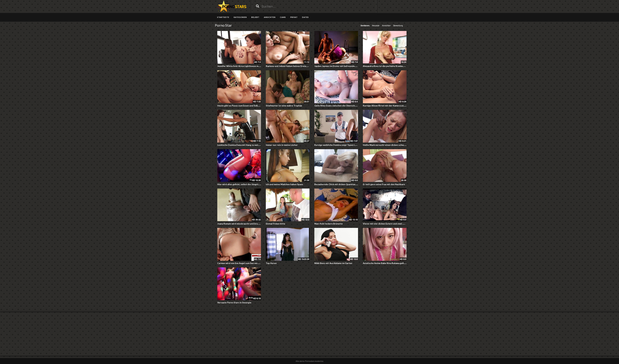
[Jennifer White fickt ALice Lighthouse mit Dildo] (239, 47)
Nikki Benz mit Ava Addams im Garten (333, 263)
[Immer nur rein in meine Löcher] (288, 126)
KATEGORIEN (240, 17)
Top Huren (271, 263)
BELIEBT (255, 17)
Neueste (375, 25)
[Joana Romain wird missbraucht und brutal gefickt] (239, 205)
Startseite (223, 17)
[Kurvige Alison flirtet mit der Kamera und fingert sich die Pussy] (385, 86)
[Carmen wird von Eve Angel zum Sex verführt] (239, 244)
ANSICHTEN (269, 17)
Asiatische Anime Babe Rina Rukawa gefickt (385, 263)
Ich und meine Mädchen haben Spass (284, 184)
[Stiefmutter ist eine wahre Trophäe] (288, 86)
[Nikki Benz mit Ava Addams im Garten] (336, 244)
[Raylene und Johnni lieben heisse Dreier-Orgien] (288, 47)
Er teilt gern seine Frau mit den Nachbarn (384, 184)
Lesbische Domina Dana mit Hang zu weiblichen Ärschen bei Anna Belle (253, 145)
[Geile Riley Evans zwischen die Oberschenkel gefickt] (336, 86)
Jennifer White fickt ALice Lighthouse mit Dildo (241, 66)
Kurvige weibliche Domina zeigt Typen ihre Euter (339, 145)
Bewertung (398, 25)
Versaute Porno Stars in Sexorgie (234, 302)
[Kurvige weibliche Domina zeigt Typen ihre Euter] (336, 126)
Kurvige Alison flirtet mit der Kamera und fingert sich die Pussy (395, 105)
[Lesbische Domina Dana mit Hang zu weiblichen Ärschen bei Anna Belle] (239, 126)
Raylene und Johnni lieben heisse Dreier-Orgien (290, 66)
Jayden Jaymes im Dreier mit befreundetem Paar (339, 66)
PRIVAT (294, 17)
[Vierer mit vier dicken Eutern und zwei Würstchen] (385, 205)
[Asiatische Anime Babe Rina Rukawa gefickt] (385, 244)
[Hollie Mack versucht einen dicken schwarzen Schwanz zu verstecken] (385, 126)
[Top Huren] (288, 244)
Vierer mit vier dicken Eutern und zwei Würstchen (388, 223)
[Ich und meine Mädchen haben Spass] (288, 165)
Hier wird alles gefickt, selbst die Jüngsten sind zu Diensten (248, 184)
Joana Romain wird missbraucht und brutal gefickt (242, 223)
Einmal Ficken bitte (275, 223)
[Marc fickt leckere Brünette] (336, 205)
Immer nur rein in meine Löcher (282, 145)
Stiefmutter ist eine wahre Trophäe (284, 105)
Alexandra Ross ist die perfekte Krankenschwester (389, 66)
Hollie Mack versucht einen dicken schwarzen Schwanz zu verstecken (398, 145)
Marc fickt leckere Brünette (328, 223)
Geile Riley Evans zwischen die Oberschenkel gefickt (341, 105)
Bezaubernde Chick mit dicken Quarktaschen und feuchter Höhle (347, 184)
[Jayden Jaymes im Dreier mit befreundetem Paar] (336, 47)
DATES (305, 17)
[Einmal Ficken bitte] (288, 205)
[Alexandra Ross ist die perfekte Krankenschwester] (385, 47)
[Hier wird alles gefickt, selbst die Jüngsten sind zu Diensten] (239, 165)
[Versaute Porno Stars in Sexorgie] (239, 283)
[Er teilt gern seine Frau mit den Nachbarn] (385, 165)
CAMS (283, 17)
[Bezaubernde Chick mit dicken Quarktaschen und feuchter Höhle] (336, 165)
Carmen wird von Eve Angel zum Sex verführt (240, 263)
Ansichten (386, 25)
